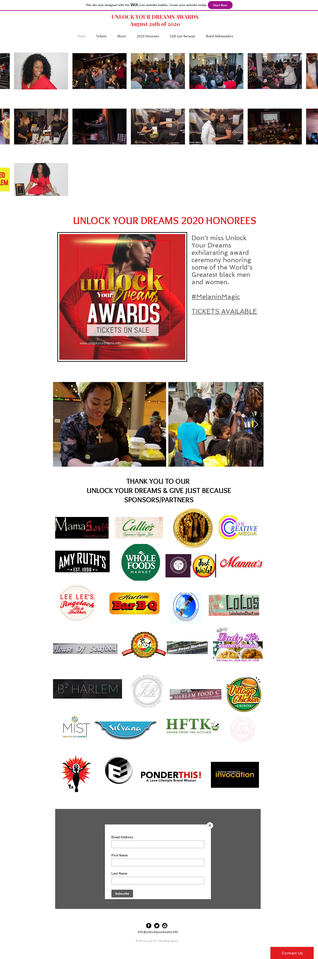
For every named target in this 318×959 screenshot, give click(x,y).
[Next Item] (256, 424)
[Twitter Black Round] (156, 925)
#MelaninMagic (215, 296)
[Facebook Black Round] (148, 925)
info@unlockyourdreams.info (158, 932)
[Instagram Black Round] (164, 925)
